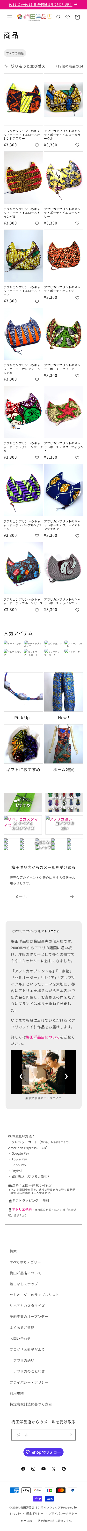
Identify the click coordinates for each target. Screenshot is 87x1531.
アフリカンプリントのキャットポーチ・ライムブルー (62, 601)
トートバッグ (14, 643)
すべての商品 (15, 53)
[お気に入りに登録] (37, 145)
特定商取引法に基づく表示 (31, 1404)
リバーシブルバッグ (33, 645)
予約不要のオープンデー (29, 1316)
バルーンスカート (73, 645)
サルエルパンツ (13, 653)
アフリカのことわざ (29, 1371)
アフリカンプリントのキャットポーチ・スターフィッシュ (63, 447)
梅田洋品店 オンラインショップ (40, 1507)
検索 (13, 1250)
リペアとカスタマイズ (27, 1305)
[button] (9, 17)
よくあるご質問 (22, 1327)
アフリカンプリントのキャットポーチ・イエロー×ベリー (62, 212)
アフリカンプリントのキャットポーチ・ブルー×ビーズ (23, 601)
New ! (63, 717)
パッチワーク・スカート (31, 653)
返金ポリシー (34, 1513)
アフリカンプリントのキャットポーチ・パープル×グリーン (23, 525)
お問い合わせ (20, 1338)
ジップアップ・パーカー (52, 653)
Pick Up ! (23, 717)
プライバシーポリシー (63, 1513)
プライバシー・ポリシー (29, 1382)
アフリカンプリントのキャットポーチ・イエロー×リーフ (22, 291)
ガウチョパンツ (53, 645)
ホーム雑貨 (63, 769)
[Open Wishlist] (67, 17)
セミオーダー (75, 652)
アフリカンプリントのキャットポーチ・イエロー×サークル (62, 134)
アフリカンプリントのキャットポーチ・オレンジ (62, 289)
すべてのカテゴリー (25, 1262)
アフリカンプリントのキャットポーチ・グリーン (62, 367)
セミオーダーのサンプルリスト (34, 1294)
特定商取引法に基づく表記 (55, 1521)
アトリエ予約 (22, 1209)
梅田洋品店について (43, 1036)
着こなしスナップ (24, 1283)
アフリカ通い (24, 1360)
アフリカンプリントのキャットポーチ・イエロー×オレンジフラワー (22, 134)
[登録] (71, 896)
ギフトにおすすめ (23, 769)
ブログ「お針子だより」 (29, 1349)
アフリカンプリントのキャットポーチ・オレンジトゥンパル (22, 368)
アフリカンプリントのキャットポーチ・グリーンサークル (23, 447)
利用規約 (17, 1393)
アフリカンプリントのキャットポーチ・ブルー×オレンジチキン (62, 525)
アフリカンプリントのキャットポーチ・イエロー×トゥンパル (22, 212)
